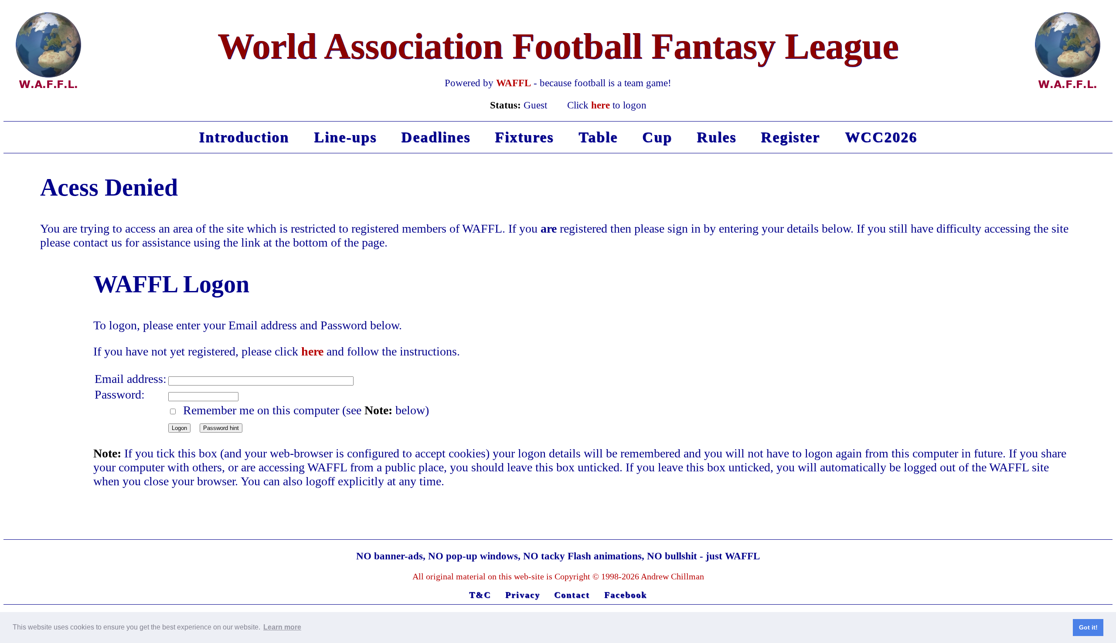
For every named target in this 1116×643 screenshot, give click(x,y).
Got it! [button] (1088, 627)
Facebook (625, 594)
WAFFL (513, 82)
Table (598, 137)
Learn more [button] (282, 627)
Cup (657, 137)
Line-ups (345, 137)
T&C (480, 594)
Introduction (244, 137)
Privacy (522, 594)
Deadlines (435, 137)
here (600, 105)
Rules (716, 137)
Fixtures (524, 137)
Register (790, 137)
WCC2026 (881, 137)
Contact (572, 594)
